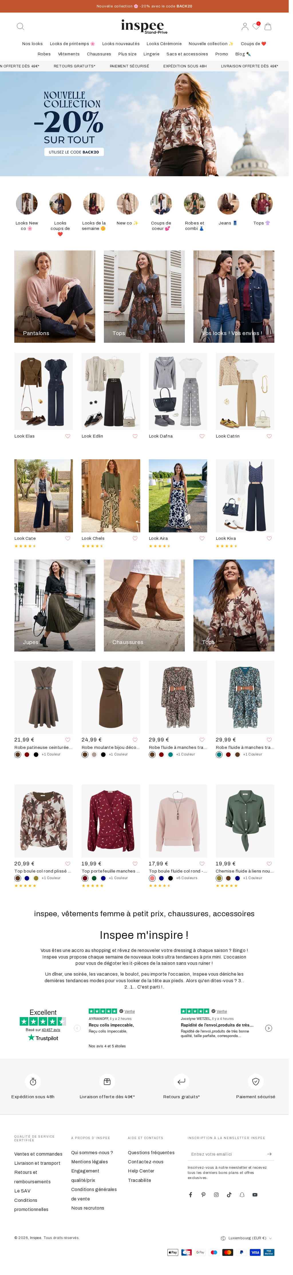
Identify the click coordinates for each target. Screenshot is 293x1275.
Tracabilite (139, 1180)
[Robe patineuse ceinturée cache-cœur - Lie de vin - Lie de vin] (26, 754)
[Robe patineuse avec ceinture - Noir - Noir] (36, 754)
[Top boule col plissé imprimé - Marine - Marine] (26, 878)
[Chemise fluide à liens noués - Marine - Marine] (237, 878)
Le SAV (22, 1190)
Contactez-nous (145, 1161)
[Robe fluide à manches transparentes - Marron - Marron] (237, 754)
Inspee (35, 1238)
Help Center (141, 1170)
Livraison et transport (37, 1163)
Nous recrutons (87, 1208)
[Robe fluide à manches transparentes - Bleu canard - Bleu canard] (170, 754)
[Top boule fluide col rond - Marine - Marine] (161, 878)
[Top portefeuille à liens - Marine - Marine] (103, 878)
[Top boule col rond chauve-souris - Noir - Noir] (170, 878)
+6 (186, 878)
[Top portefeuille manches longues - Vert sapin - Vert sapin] (94, 878)
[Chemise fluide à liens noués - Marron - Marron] (228, 878)
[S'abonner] (270, 1154)
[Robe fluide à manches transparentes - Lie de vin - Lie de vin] (161, 754)
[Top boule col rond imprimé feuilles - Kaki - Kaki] (36, 878)
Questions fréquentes (151, 1152)
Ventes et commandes (38, 1154)
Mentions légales (89, 1161)
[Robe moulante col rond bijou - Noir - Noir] (103, 754)
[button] (20, 26)
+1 (51, 754)
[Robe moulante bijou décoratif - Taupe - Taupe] (94, 754)
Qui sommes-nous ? (92, 1152)
